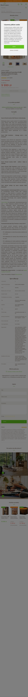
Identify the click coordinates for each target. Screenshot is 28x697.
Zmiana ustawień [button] (14, 50)
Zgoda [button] (14, 47)
